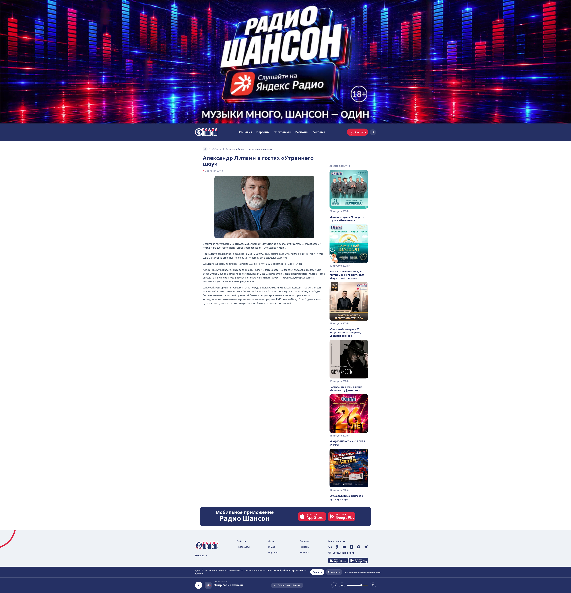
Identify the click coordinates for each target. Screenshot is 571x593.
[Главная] (205, 149)
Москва (199, 555)
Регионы (301, 132)
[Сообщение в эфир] (334, 585)
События (245, 132)
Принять (317, 572)
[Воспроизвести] (198, 585)
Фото (271, 541)
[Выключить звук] (342, 585)
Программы (282, 132)
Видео (271, 546)
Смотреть (360, 132)
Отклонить (334, 572)
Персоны (262, 132)
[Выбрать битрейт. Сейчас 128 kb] (373, 585)
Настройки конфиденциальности (362, 572)
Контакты (305, 552)
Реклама (318, 132)
